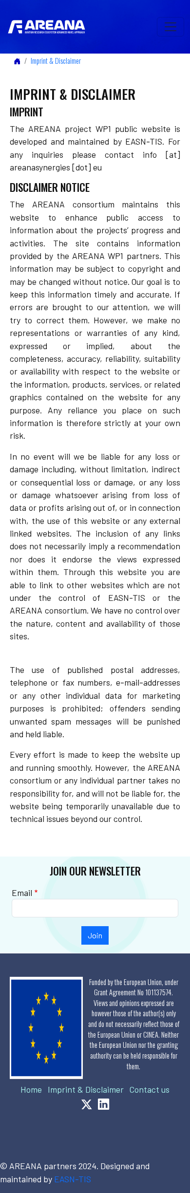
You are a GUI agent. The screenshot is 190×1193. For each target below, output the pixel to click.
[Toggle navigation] (170, 27)
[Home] (50, 27)
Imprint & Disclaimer (56, 61)
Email (22, 892)
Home (31, 1089)
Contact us (150, 1089)
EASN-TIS (72, 1179)
